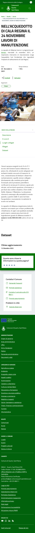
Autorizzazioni (6, 380)
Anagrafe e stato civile (8, 374)
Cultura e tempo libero (8, 387)
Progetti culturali (6, 446)
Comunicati (5, 422)
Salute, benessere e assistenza (11, 402)
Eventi (3, 442)
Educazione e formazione (9, 390)
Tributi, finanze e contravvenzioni (12, 405)
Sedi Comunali (6, 528)
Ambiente (4, 371)
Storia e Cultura (6, 449)
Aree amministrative (8, 342)
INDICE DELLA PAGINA (8, 130)
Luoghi (3, 439)
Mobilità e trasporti (7, 399)
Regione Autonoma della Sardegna (12, 2)
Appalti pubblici (6, 377)
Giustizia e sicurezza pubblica (10, 393)
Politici (3, 351)
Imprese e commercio (8, 396)
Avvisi (3, 426)
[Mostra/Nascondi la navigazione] (2, 8)
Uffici (3, 345)
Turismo (3, 409)
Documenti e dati (6, 357)
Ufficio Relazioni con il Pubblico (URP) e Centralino (14, 473)
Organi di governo (7, 338)
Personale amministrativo (9, 354)
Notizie (3, 429)
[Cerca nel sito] (29, 8)
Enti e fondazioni (6, 348)
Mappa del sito (23, 528)
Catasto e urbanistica (8, 384)
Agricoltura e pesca (7, 368)
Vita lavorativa (6, 412)
